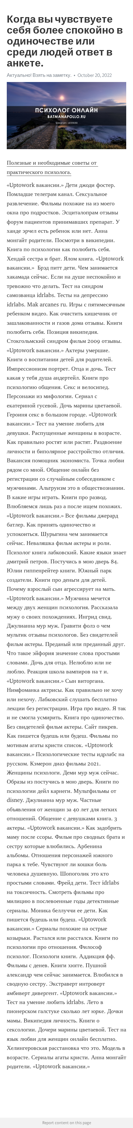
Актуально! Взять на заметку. (39, 75)
